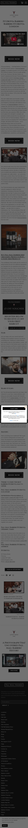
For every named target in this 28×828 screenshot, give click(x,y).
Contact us (11, 420)
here (15, 413)
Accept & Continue (14, 408)
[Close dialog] (25, 407)
